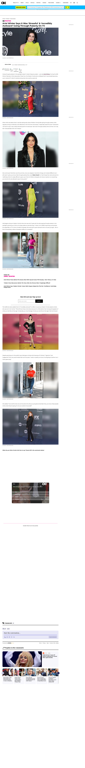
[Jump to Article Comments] (3, 69)
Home (3, 18)
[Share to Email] (20, 69)
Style (27, 2)
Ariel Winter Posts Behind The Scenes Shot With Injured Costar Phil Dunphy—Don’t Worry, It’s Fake (30, 279)
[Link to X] (77, 2)
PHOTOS (38, 2)
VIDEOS (44, 2)
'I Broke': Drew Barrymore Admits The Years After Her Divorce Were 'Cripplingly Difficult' (27, 283)
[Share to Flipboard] (16, 69)
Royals (32, 2)
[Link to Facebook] (70, 2)
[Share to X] (11, 69)
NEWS (22, 2)
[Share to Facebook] (7, 69)
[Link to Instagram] (74, 2)
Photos (7, 18)
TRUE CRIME (51, 2)
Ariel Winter (13, 18)
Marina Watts (8, 64)
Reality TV (16, 2)
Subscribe (65, 2)
